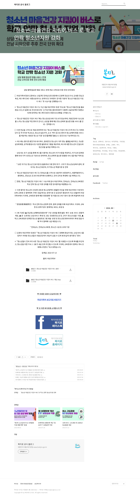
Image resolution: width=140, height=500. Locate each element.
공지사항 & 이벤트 (99, 120)
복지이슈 (24, 366)
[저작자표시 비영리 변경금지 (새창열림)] (40, 357)
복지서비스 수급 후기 (101, 127)
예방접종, (111, 154)
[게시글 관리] (25, 357)
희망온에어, (121, 151)
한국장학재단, (97, 151)
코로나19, (108, 141)
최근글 (95, 162)
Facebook (96, 183)
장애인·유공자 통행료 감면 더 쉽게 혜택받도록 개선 (29, 377)
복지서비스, (104, 154)
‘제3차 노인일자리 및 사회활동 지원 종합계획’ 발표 (29, 370)
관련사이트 (115, 484)
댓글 (15, 434)
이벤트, (115, 148)
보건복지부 (38, 484)
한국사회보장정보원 (26, 484)
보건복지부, (103, 148)
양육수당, (101, 141)
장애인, (108, 145)
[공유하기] (22, 357)
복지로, (109, 148)
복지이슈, (96, 148)
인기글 (101, 162)
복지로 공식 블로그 (22, 4)
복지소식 (18, 366)
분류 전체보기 (97, 107)
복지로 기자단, (113, 151)
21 (117, 223)
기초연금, (122, 141)
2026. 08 (109, 208)
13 (113, 220)
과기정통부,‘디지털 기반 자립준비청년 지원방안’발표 (29, 380)
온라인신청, (96, 154)
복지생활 (96, 124)
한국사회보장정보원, (99, 145)
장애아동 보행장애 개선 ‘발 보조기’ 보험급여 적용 (28, 372)
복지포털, (105, 151)
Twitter (105, 183)
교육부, (113, 145)
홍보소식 (98, 116)
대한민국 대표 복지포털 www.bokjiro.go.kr (32, 447)
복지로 (16, 484)
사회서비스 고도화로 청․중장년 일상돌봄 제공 (27, 375)
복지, (118, 145)
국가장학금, (115, 141)
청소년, (95, 141)
